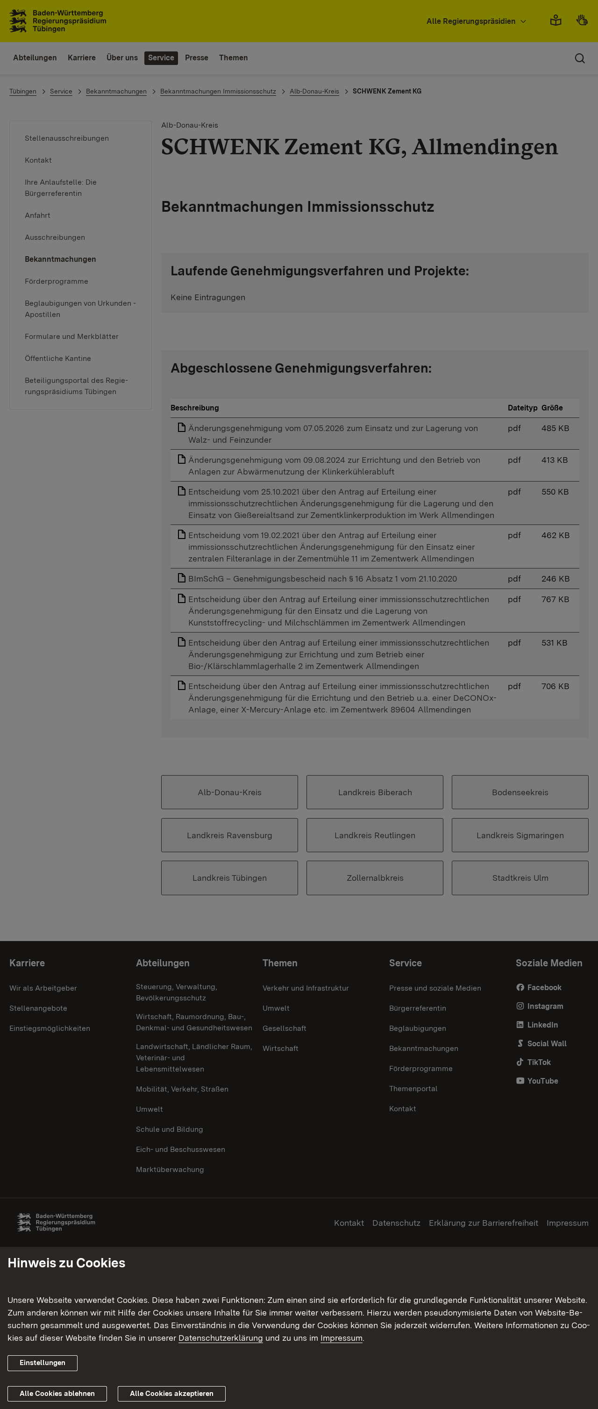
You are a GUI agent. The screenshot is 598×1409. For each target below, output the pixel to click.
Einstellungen (42, 1363)
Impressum (341, 1338)
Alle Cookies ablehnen (57, 1393)
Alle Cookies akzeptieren (172, 1393)
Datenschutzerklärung (220, 1338)
